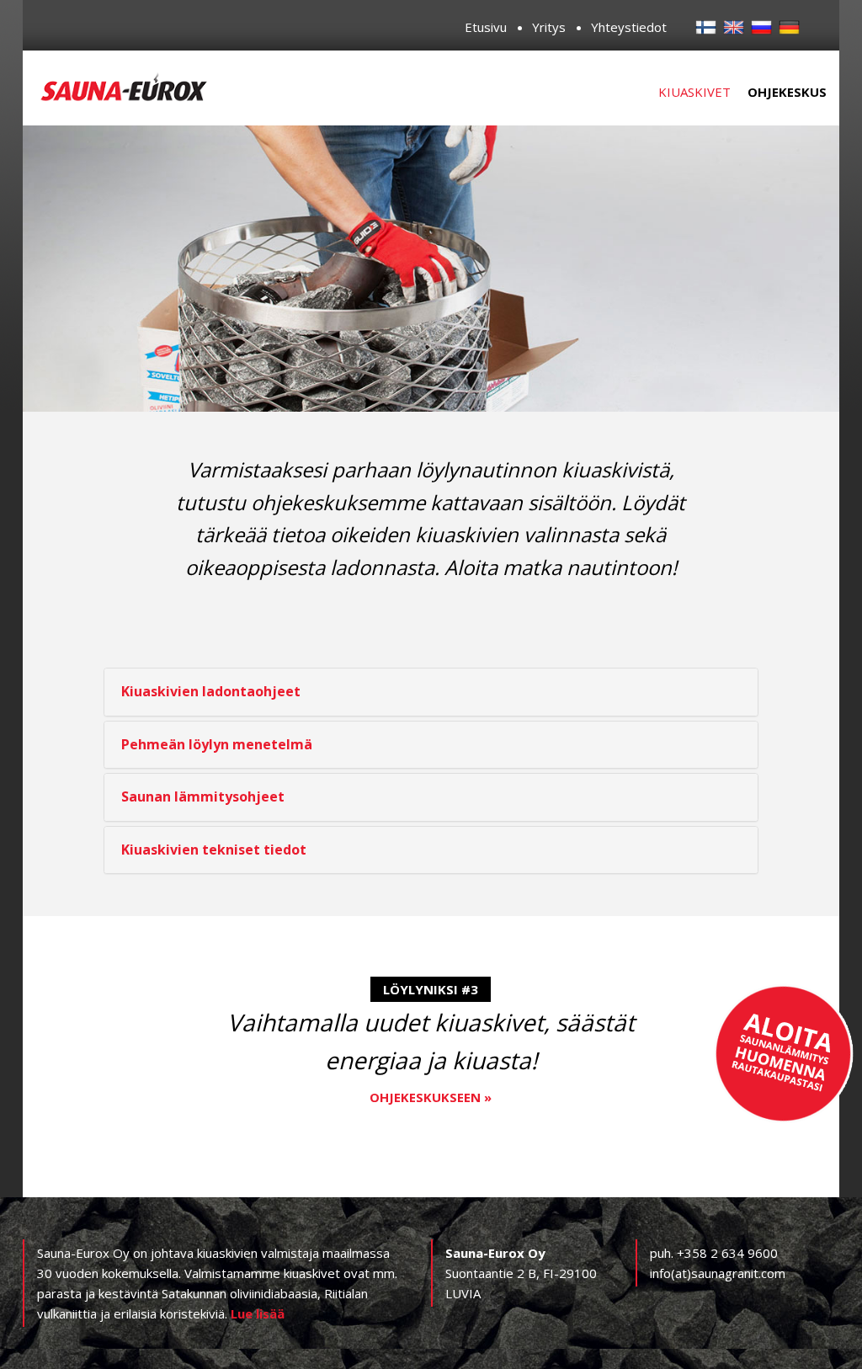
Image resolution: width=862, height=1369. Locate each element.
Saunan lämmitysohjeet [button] (203, 796)
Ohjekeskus (787, 91)
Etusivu (486, 27)
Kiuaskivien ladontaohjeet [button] (211, 691)
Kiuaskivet (694, 91)
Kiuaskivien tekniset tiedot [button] (213, 849)
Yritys (549, 27)
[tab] (431, 692)
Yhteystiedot (629, 27)
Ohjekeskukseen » (431, 1097)
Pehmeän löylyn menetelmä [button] (216, 744)
